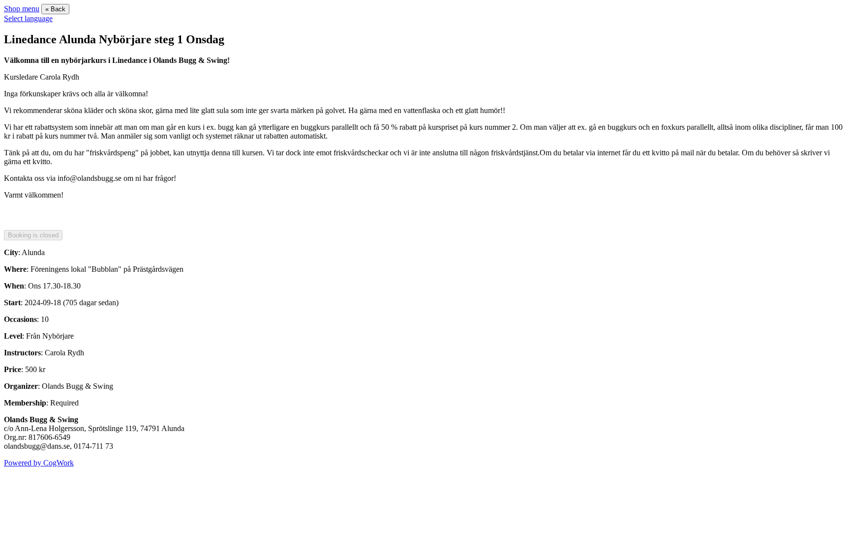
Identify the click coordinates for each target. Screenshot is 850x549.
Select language (28, 18)
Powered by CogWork (39, 463)
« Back (55, 9)
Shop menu (21, 8)
